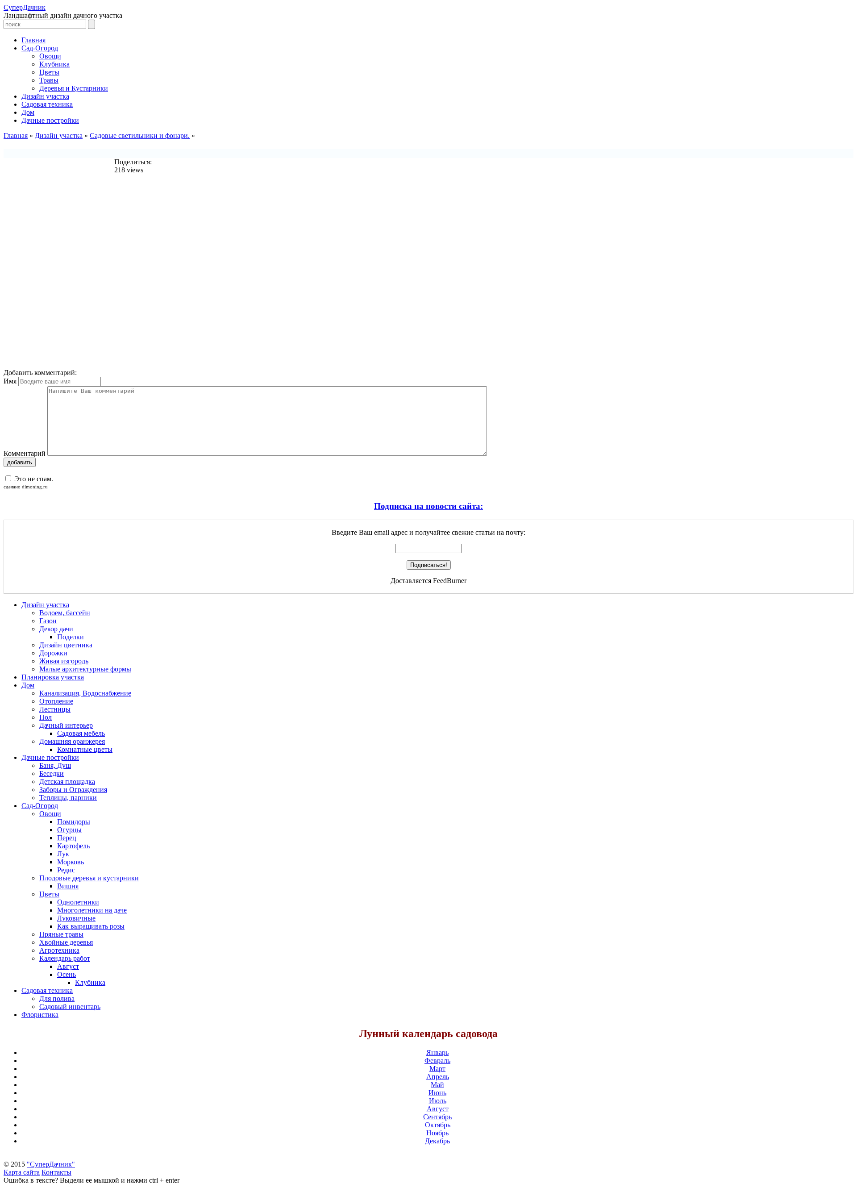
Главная (16, 135)
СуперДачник (25, 7)
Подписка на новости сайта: (428, 506)
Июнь (437, 1092)
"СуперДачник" (51, 1164)
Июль (437, 1101)
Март (437, 1068)
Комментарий (25, 453)
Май (437, 1084)
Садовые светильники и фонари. (140, 135)
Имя (10, 381)
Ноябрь (437, 1133)
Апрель (437, 1076)
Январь (437, 1052)
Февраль (437, 1060)
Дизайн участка (59, 135)
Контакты (56, 1172)
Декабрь (437, 1141)
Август (438, 1109)
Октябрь (437, 1125)
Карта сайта (22, 1172)
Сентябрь (437, 1117)
